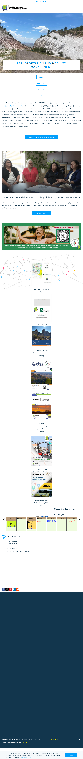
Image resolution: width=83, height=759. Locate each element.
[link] (3, 589)
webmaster (25, 742)
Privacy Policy (53, 739)
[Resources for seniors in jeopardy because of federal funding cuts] (41, 153)
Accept (71, 755)
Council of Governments (14, 106)
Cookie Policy (26, 757)
